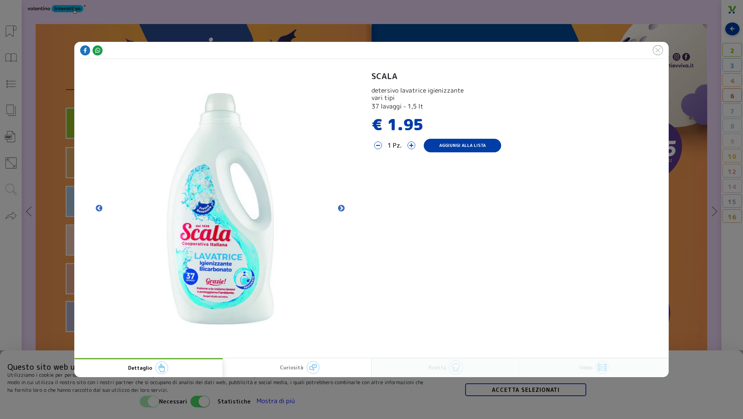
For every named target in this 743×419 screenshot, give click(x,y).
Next (341, 208)
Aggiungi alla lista (462, 145)
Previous (99, 208)
